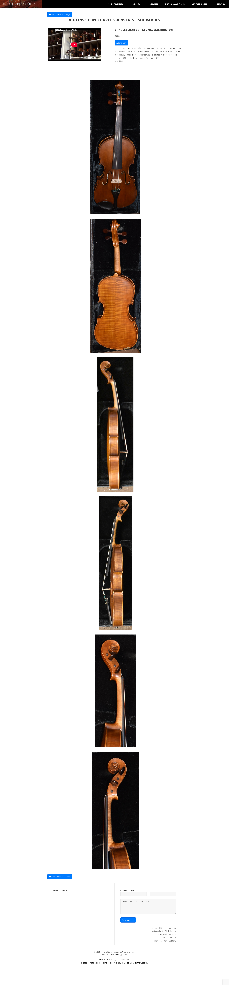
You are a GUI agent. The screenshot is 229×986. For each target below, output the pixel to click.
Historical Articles (175, 4)
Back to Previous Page (60, 14)
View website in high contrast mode (114, 959)
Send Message (128, 920)
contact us (107, 962)
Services (153, 4)
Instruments (116, 4)
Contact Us (219, 4)
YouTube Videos (199, 4)
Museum (136, 4)
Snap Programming (114, 954)
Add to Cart (121, 42)
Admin (124, 954)
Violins (77, 20)
